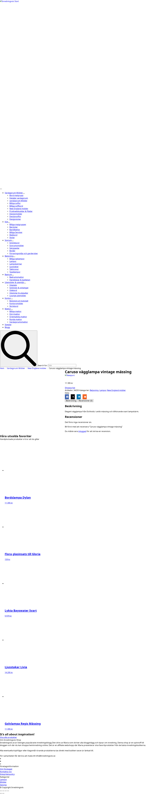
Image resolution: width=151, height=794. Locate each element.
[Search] (18, 348)
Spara (7, 372)
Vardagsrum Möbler (14, 192)
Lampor (102, 390)
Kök (6, 221)
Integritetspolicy (7, 774)
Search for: (43, 365)
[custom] (0, 758)
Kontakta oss (6, 771)
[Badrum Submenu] (13, 275)
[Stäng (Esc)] (8, 790)
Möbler (3, 782)
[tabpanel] (102, 408)
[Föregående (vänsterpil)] (1, 793)
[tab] (71, 400)
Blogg (7, 327)
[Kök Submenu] (9, 222)
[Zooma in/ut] (1, 790)
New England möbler (37, 368)
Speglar (8, 324)
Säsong (3, 785)
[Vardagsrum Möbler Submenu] (24, 193)
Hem (2, 368)
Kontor (8, 298)
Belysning (9, 256)
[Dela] (6, 790)
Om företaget (6, 769)
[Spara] (32, 399)
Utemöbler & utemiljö (14, 282)
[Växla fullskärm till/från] (3, 790)
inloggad (82, 431)
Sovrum (8, 240)
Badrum (8, 274)
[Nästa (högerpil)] (3, 793)
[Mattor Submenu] (12, 309)
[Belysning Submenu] (14, 256)
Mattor (8, 308)
